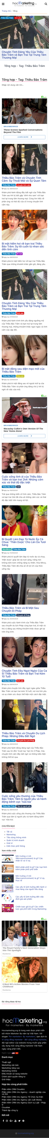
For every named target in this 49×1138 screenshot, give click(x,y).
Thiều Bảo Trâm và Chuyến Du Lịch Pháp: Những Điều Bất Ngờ (23, 735)
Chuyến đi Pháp (23, 615)
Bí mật (19, 254)
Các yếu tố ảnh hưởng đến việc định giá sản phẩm (30, 898)
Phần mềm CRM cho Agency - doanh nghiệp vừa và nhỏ (24, 1093)
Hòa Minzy (6, 549)
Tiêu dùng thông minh (16, 837)
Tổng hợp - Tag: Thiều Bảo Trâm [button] (22, 51)
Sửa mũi (20, 376)
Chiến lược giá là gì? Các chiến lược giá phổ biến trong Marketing (31, 907)
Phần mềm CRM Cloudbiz (13, 1089)
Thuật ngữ (6, 1062)
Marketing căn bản (10, 1065)
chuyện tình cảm (23, 185)
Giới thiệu (6, 1079)
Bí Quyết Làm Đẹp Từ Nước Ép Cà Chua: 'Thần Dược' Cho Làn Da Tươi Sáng (24, 542)
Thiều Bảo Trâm (8, 185)
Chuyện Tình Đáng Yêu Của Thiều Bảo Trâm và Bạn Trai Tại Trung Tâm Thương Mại (24, 306)
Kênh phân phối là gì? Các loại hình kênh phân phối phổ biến (31, 868)
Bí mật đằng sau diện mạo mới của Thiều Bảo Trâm (23, 370)
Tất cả (9, 831)
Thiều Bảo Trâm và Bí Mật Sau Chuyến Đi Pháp (20, 609)
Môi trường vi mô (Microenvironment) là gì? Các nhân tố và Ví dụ (29, 858)
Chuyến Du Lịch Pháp (25, 740)
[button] (16, 1053)
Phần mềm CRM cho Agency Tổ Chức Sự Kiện (22, 1097)
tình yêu (20, 313)
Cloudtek (6, 1107)
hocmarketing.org (26, 1133)
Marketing (11, 834)
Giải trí (10, 843)
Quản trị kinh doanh (15, 840)
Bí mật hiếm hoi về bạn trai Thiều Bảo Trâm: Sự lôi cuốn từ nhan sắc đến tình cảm (23, 246)
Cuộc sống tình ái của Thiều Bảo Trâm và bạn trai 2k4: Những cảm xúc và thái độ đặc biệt (22, 479)
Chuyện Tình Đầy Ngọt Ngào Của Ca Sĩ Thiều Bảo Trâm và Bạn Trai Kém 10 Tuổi (24, 673)
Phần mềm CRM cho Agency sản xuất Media (22, 1100)
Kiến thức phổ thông (16, 846)
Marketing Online (9, 1071)
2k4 (18, 487)
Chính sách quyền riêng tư (13, 1076)
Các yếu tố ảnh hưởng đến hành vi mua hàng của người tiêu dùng (31, 888)
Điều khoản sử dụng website (14, 1073)
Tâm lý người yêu (24, 806)
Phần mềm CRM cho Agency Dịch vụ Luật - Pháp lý (24, 1103)
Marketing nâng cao (11, 1068)
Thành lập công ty (10, 1110)
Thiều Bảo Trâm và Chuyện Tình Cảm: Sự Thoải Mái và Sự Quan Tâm (24, 179)
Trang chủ (6, 11)
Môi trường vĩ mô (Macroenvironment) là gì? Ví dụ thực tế (30, 878)
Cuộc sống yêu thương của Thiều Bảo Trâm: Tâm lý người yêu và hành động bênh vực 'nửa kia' (24, 798)
